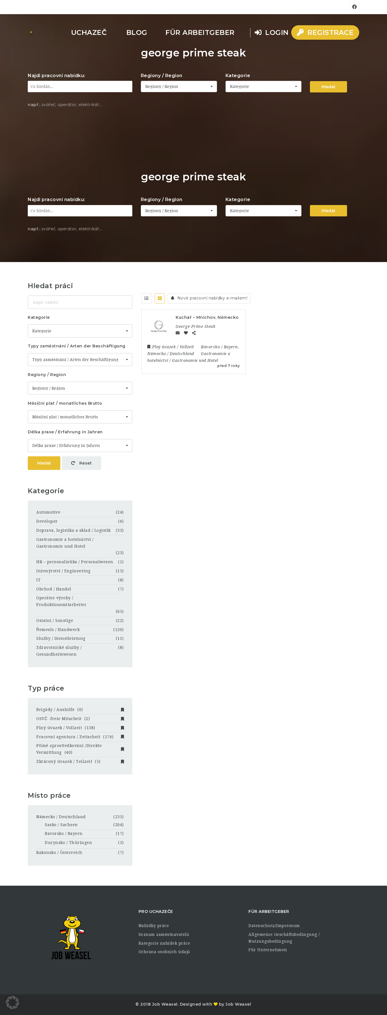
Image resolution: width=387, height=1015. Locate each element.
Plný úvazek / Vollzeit (65, 727)
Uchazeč (89, 32)
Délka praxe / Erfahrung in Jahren (65, 431)
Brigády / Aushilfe (59, 709)
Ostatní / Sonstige (54, 620)
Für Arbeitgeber (200, 32)
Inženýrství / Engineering (63, 571)
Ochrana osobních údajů (164, 951)
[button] (12, 1002)
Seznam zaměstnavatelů (164, 934)
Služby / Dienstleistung (61, 638)
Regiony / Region (161, 75)
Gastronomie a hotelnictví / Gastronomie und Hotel (65, 542)
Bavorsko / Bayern (64, 833)
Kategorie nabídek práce (164, 943)
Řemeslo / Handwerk (58, 629)
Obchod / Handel (53, 589)
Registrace (329, 32)
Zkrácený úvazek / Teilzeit (68, 761)
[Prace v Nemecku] (31, 32)
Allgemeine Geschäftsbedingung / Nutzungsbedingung (284, 938)
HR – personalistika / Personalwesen (74, 562)
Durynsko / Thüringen (68, 842)
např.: (34, 104)
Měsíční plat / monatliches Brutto (65, 403)
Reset (85, 463)
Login (276, 32)
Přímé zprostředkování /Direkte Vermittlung (69, 749)
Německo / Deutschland (61, 816)
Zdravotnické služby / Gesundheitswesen (59, 651)
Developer (47, 521)
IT (38, 580)
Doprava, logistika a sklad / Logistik (73, 530)
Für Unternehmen (267, 950)
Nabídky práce (154, 925)
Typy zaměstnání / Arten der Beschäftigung (77, 346)
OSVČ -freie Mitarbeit (63, 718)
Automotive (48, 512)
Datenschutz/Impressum (274, 925)
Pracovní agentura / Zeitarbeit (75, 737)
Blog (136, 32)
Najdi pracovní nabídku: (56, 75)
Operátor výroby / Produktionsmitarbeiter (61, 601)
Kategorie (238, 75)
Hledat (328, 86)
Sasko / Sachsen (61, 824)
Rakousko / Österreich (59, 852)
